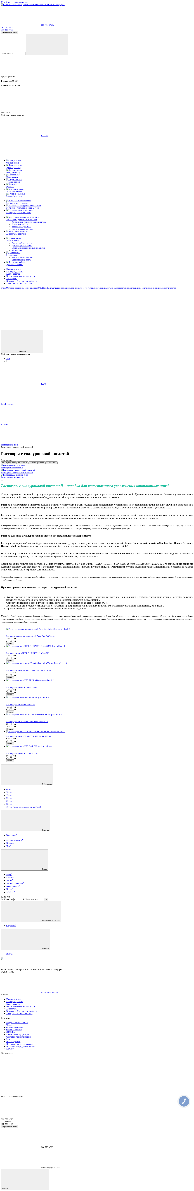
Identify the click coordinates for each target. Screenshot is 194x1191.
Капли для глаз (13, 274)
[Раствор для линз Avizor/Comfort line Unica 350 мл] (99, 663)
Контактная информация (58, 288)
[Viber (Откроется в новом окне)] (139, 308)
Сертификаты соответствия (82, 288)
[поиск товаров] (47, 44)
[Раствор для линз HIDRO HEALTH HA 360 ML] (99, 646)
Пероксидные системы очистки (20, 276)
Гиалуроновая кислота (51, 920)
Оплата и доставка (14, 288)
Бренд (44, 869)
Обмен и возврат (30, 288)
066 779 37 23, (47, 25)
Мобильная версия (49, 992)
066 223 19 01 (7, 30)
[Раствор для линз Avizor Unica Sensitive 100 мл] (99, 714)
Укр (8, 359)
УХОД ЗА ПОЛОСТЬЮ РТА (19, 283)
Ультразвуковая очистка (22, 229)
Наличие (45, 830)
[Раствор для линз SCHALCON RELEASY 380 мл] (99, 731)
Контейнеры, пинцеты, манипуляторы (29, 222)
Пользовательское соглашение (126, 288)
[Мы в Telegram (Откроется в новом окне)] (100, 308)
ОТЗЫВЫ (42, 288)
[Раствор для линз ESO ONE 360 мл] (99, 746)
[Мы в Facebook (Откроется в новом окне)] (21, 308)
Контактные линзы (14, 269)
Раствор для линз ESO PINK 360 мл (22, 687)
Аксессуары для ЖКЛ (21, 227)
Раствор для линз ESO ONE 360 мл (22, 753)
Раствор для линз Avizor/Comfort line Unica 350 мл (28, 670)
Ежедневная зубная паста (23, 257)
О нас (3, 288)
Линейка (45, 949)
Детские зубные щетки (22, 245)
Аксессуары (11, 278)
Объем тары (47, 784)
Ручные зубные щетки (22, 243)
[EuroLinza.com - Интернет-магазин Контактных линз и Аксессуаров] (13, 967)
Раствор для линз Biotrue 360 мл (20, 704)
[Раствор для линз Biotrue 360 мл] (99, 697)
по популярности (9, 463)
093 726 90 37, (7, 27)
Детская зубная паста (21, 260)
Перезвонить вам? (9, 32)
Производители (106, 288)
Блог (96, 288)
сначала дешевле (37, 463)
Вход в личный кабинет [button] (17, 1022)
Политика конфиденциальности (154, 288)
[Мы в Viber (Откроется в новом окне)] (21, 329)
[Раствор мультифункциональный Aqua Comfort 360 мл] (99, 629)
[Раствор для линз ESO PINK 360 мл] (99, 680)
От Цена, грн (7, 899)
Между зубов (17, 250)
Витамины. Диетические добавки (21, 281)
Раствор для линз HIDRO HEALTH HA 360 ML (27, 653)
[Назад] (2, 480)
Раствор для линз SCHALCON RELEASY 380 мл (28, 736)
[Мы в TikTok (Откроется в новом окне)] (60, 329)
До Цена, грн (28, 899)
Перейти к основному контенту (15, 2)
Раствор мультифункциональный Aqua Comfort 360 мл (30, 636)
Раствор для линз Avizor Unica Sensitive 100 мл (27, 721)
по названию (51, 463)
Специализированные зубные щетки (28, 248)
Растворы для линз (14, 271)
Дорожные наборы (20, 224)
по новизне (22, 463)
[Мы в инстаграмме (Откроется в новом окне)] (60, 308)
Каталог (172, 288)
